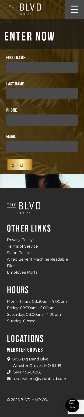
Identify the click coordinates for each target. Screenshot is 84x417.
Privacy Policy (20, 240)
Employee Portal (23, 272)
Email (11, 136)
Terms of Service (22, 246)
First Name (15, 57)
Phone (11, 110)
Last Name (15, 83)
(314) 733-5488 (26, 372)
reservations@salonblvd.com (39, 379)
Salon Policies (19, 253)
